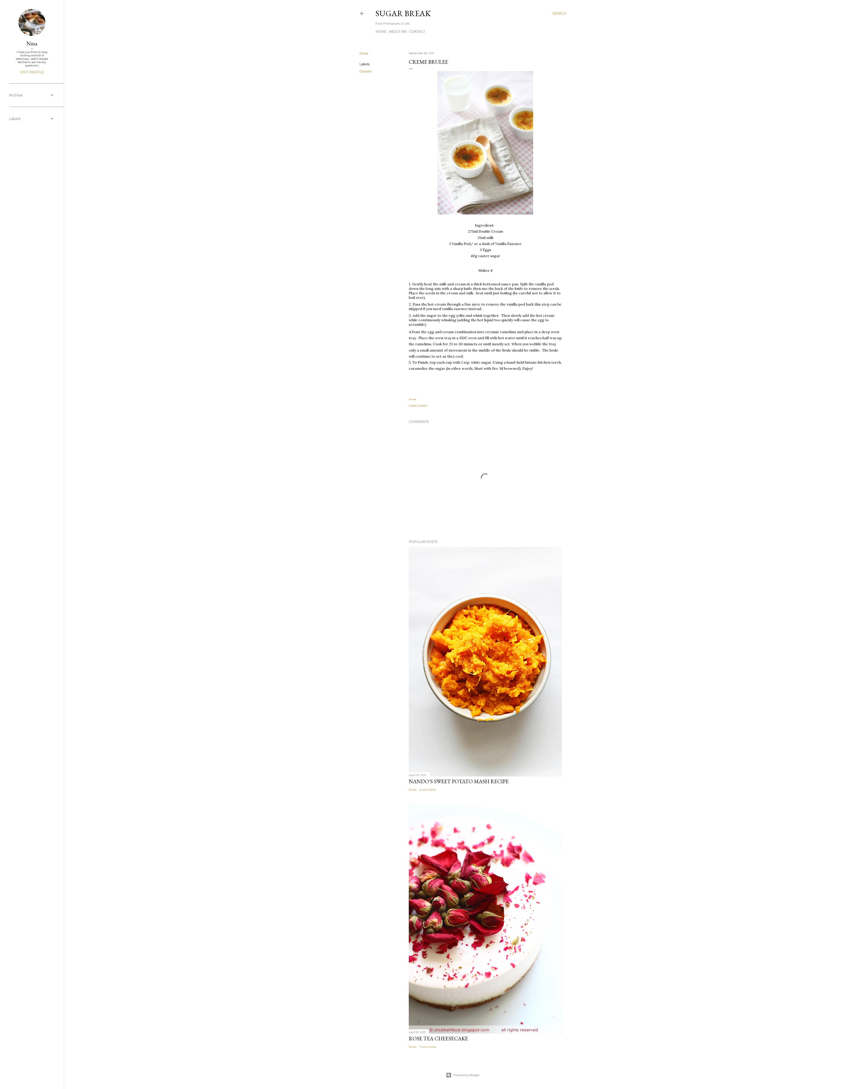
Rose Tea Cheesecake (438, 1038)
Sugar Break (403, 13)
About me (398, 32)
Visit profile (32, 72)
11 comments (428, 1046)
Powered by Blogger (466, 1075)
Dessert (365, 71)
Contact (417, 32)
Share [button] (363, 53)
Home (381, 32)
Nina (31, 43)
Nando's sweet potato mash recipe (459, 781)
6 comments (428, 789)
